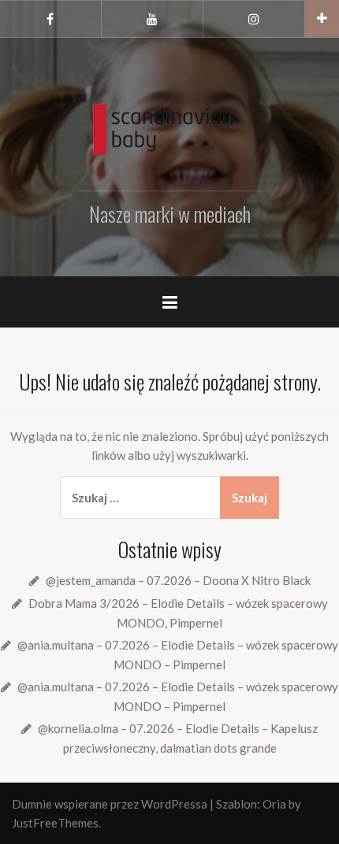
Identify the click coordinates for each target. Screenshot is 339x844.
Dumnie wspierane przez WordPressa (109, 804)
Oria (274, 804)
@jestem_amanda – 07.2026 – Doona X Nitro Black (178, 580)
